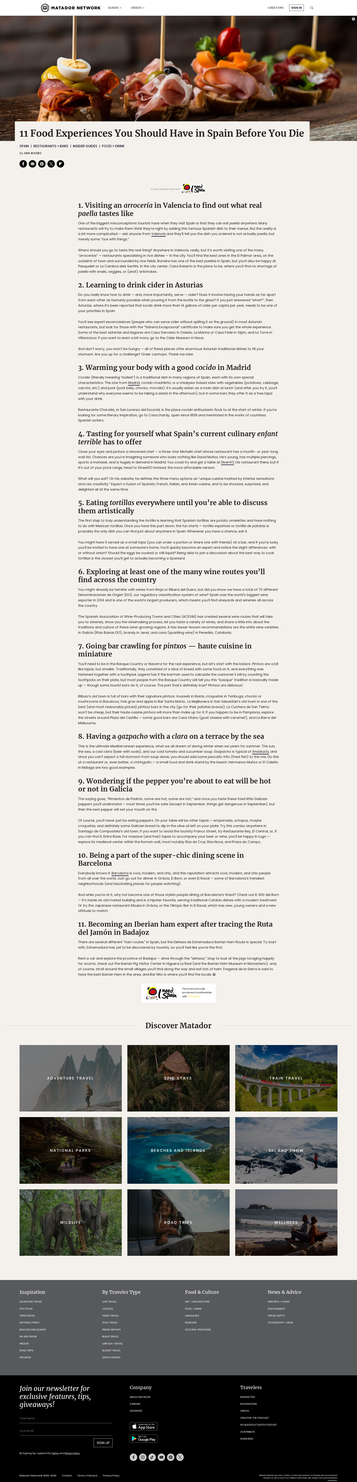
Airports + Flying (279, 1301)
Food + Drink (113, 146)
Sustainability (276, 1309)
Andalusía (260, 751)
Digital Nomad (111, 1357)
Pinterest (170, 1457)
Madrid (134, 382)
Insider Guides (85, 146)
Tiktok (152, 1457)
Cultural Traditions (198, 1329)
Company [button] (141, 1387)
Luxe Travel (109, 1301)
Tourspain (194, 996)
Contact (67, 1475)
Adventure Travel (31, 1301)
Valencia (158, 233)
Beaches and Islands (33, 1329)
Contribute (247, 1432)
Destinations (248, 1404)
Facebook (133, 1457)
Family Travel (110, 1315)
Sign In (296, 8)
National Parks (29, 1322)
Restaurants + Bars (50, 146)
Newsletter (247, 1397)
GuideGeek (246, 1438)
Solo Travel (110, 1322)
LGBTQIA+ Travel (112, 1343)
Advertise (136, 1411)
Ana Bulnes (32, 153)
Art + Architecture (197, 1301)
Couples (107, 1309)
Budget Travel (111, 1350)
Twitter (180, 1457)
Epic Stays (26, 1309)
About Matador (140, 1397)
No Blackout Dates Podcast (258, 1425)
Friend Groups (111, 1329)
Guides (113, 8)
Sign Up (103, 1442)
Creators (276, 8)
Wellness (25, 1357)
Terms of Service (87, 1475)
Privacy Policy (72, 1453)
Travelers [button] (251, 1387)
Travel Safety (276, 1315)
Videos (136, 8)
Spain (24, 146)
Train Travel (27, 1315)
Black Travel (110, 1336)
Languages (192, 1315)
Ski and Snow (28, 1336)
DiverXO (227, 462)
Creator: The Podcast (254, 1418)
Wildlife (24, 1343)
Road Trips (26, 1350)
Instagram (143, 1457)
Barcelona (120, 873)
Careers (135, 1404)
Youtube (161, 1457)
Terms (55, 1453)
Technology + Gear (280, 1322)
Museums (191, 1322)
